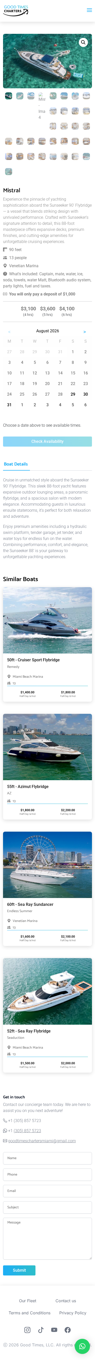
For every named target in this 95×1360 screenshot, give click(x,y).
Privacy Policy (72, 1312)
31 (9, 404)
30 (85, 394)
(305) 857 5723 (27, 1130)
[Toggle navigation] (89, 10)
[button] (83, 42)
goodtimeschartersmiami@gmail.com (42, 1140)
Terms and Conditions (29, 1312)
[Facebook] (68, 1330)
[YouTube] (54, 1330)
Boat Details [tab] (16, 464)
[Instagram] (27, 1330)
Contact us (65, 1300)
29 (73, 394)
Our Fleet (27, 1300)
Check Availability (47, 441)
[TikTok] (41, 1330)
